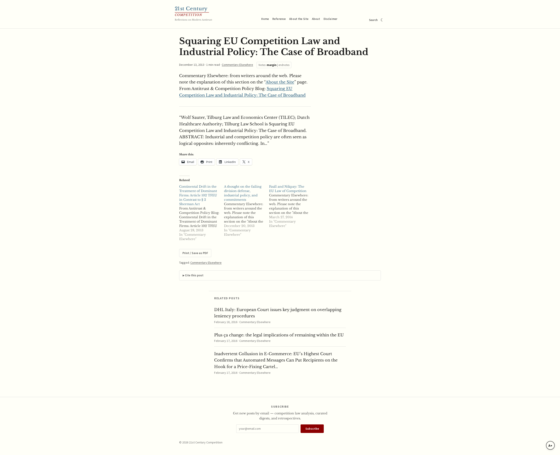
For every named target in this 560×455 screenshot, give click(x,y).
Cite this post (194, 275)
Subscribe (312, 429)
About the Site (298, 19)
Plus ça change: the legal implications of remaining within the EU (279, 335)
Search (373, 20)
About (316, 19)
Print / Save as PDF (195, 253)
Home (265, 19)
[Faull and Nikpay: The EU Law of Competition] (291, 206)
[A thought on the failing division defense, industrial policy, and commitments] (246, 210)
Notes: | (274, 65)
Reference (279, 19)
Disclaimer (330, 19)
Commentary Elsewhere (237, 65)
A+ (550, 445)
